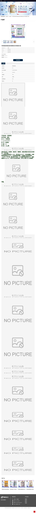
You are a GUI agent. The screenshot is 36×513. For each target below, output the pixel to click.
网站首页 (6, 16)
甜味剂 (26, 500)
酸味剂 (26, 501)
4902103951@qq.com (19, 502)
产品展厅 (10, 16)
